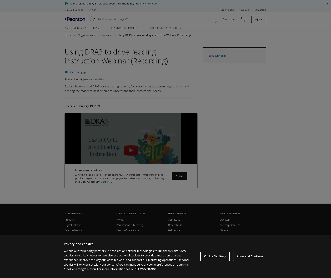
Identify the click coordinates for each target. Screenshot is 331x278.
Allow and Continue (250, 256)
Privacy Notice (146, 269)
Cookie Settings (215, 256)
